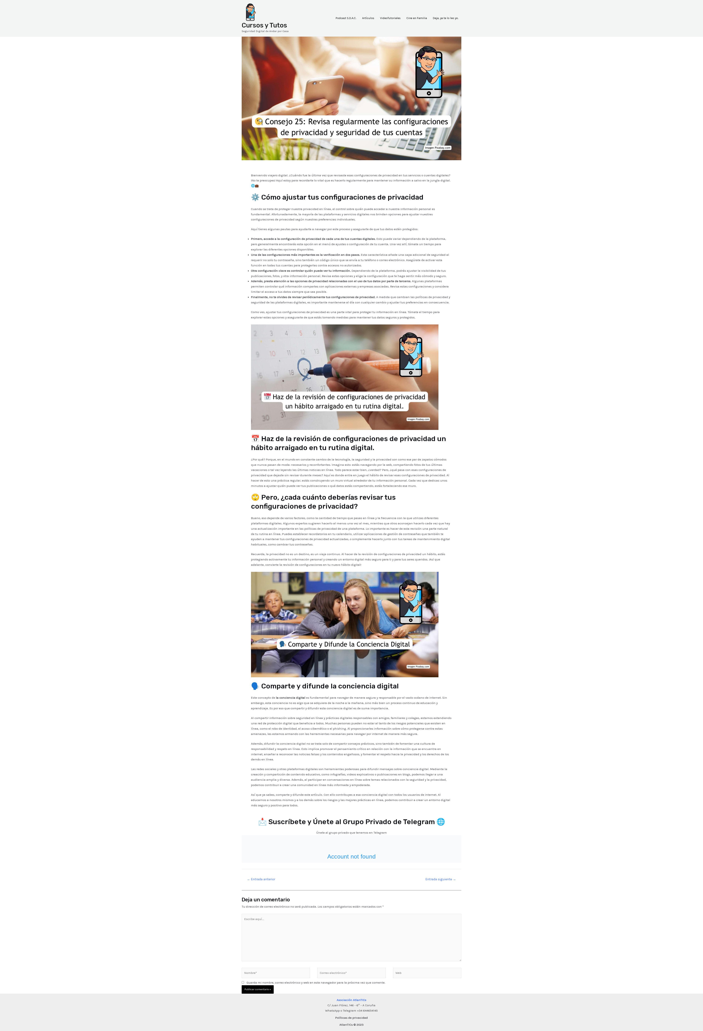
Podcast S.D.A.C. (346, 18)
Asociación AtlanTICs (351, 1000)
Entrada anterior (261, 879)
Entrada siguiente (440, 879)
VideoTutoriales (390, 18)
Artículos (368, 18)
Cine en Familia (416, 18)
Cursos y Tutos (264, 25)
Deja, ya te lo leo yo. (445, 18)
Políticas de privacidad (351, 1017)
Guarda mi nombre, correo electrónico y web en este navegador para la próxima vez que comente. (316, 982)
